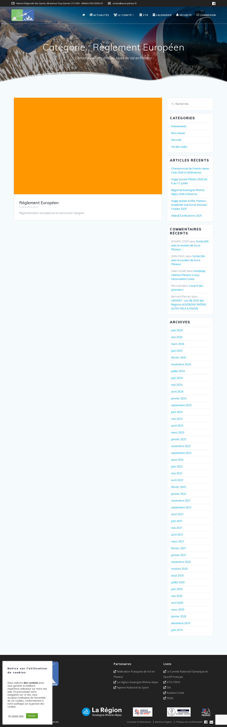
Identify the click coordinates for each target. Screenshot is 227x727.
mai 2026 (176, 337)
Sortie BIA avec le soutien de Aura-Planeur (190, 245)
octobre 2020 (179, 569)
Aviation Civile (175, 693)
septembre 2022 (181, 453)
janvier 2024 (178, 398)
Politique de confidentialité (189, 721)
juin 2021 (176, 521)
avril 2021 (177, 534)
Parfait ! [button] (32, 715)
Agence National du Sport (133, 687)
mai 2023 (176, 419)
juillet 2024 (178, 371)
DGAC (170, 698)
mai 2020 (176, 596)
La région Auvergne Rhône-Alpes (137, 682)
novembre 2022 (181, 446)
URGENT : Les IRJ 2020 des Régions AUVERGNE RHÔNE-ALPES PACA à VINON (189, 304)
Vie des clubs (179, 147)
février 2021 (178, 548)
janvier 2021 (178, 555)
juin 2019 (176, 630)
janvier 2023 (178, 439)
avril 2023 (177, 425)
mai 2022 (176, 473)
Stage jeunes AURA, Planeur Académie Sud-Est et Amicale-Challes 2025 (189, 205)
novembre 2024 (181, 364)
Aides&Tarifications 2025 (186, 215)
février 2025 (178, 357)
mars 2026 (177, 344)
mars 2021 (177, 541)
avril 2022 (177, 480)
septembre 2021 (181, 507)
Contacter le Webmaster (139, 721)
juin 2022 (176, 466)
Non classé (178, 133)
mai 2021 (176, 528)
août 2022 (177, 460)
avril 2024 (177, 391)
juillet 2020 (178, 582)
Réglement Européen (39, 202)
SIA (169, 687)
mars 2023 (177, 432)
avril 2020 (177, 603)
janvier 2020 (178, 616)
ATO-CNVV (173, 682)
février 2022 (178, 487)
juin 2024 (176, 378)
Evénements (178, 126)
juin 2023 (176, 412)
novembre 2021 (181, 500)
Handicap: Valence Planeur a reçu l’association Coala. (188, 275)
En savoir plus (16, 715)
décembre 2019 (180, 623)
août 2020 (177, 575)
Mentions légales (163, 721)
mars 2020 (177, 609)
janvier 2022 (178, 494)
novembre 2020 (181, 562)
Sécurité (176, 140)
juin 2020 (176, 589)
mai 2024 (176, 385)
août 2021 (177, 514)
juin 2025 (176, 351)
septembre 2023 (181, 405)
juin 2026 (176, 330)
